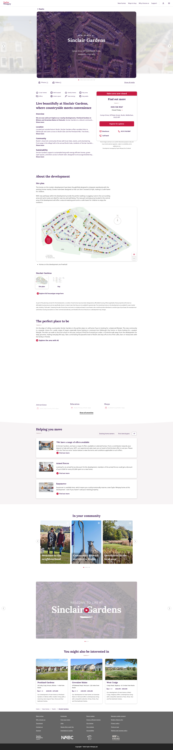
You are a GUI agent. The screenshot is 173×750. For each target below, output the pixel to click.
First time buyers (124, 434)
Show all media (129, 82)
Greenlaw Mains (79, 682)
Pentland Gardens (45, 682)
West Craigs (112, 682)
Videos (58, 82)
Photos (44, 82)
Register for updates (116, 124)
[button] (134, 254)
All (134, 434)
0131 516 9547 (117, 107)
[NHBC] (67, 737)
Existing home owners (106, 434)
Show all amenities (86, 413)
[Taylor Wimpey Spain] (39, 737)
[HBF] (116, 738)
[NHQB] (89, 737)
